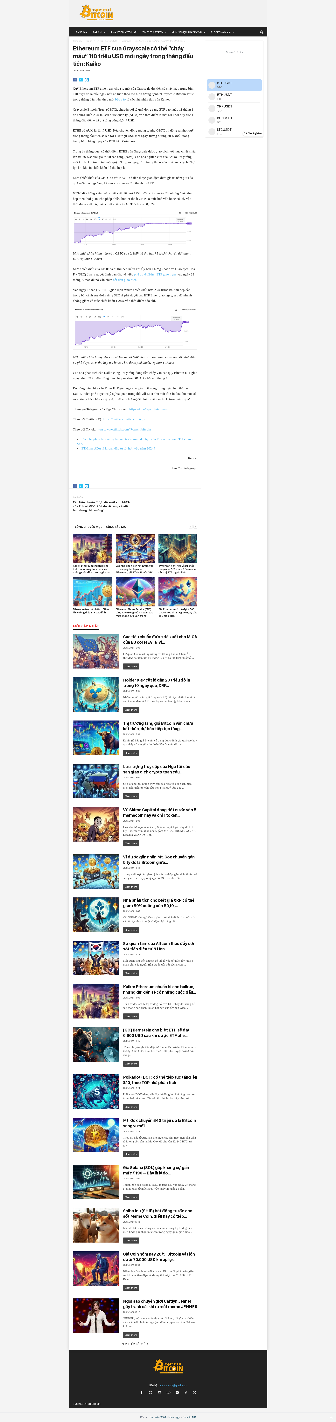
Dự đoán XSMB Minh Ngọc (165, 1417)
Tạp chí (97, 32)
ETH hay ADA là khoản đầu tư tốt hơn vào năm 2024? (118, 448)
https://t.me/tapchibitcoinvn (148, 409)
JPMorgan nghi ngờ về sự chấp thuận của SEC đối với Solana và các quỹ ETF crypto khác (177, 569)
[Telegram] (87, 79)
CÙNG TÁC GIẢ (116, 527)
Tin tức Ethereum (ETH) (107, 40)
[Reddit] (168, 1393)
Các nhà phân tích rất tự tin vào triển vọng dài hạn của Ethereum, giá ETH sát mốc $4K (135, 569)
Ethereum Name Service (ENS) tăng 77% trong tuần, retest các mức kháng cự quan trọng (134, 612)
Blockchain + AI (221, 32)
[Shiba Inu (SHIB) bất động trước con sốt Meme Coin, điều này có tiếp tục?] (96, 1225)
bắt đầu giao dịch (125, 280)
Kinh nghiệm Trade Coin (187, 32)
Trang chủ (77, 40)
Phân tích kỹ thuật (123, 32)
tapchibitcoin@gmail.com (173, 1385)
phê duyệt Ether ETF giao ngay (155, 274)
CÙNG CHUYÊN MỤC (88, 527)
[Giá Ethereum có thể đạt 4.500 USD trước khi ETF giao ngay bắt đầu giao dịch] (177, 591)
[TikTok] (186, 1393)
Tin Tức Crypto (152, 32)
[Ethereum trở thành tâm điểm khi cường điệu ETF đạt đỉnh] (92, 591)
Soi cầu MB (189, 1417)
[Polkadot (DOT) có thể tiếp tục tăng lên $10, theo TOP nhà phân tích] (96, 1091)
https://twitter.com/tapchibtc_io (124, 419)
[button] (261, 32)
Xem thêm (131, 666)
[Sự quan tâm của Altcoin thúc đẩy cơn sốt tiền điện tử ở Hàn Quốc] (96, 958)
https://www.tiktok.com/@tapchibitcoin (124, 429)
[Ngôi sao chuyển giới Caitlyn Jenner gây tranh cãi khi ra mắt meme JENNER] (96, 1315)
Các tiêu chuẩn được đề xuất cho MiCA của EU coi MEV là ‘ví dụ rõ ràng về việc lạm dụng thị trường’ (101, 506)
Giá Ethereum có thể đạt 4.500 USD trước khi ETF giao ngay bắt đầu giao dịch (177, 612)
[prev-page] (191, 527)
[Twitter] (81, 79)
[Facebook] (75, 79)
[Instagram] (150, 1393)
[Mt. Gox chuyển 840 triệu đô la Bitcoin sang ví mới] (96, 1135)
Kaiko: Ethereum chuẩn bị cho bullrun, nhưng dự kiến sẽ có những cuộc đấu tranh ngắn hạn (92, 569)
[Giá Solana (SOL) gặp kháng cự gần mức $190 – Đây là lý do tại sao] (96, 1182)
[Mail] (159, 1393)
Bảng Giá (81, 32)
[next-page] (195, 527)
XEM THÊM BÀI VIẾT (134, 1343)
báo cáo (120, 99)
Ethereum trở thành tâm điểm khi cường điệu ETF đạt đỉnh (91, 610)
